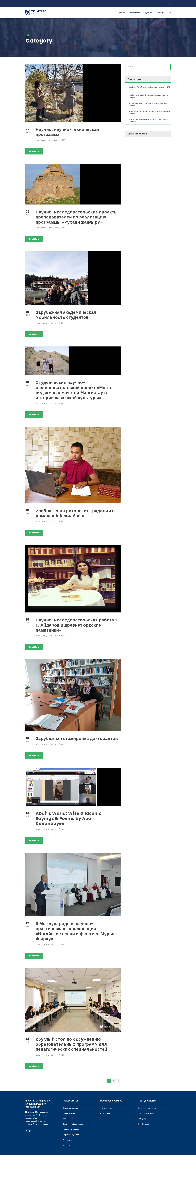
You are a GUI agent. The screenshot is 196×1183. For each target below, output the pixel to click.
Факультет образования (73, 1124)
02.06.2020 (40, 140)
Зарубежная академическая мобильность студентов (66, 314)
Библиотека (105, 1113)
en (169, 3)
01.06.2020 (40, 323)
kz (161, 3)
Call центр (142, 1118)
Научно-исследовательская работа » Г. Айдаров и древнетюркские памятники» (77, 625)
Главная (121, 12)
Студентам (148, 12)
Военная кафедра (70, 1140)
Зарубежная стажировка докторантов (77, 738)
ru (165, 3)
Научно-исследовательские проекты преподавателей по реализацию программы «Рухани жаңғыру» (77, 217)
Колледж (66, 1145)
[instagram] (30, 1131)
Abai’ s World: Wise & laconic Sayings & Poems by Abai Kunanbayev (69, 818)
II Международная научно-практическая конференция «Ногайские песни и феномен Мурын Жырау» (76, 931)
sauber (55, 140)
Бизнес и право (69, 1113)
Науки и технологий (71, 1129)
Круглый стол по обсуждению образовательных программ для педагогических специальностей (71, 1044)
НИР (63, 140)
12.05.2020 (40, 829)
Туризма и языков (70, 1108)
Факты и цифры (106, 1108)
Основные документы (147, 1108)
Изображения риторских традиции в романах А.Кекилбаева (75, 513)
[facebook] (26, 1131)
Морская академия (71, 1134)
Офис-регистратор (146, 1113)
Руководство (134, 12)
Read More (34, 151)
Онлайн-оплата (144, 1124)
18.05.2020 (40, 521)
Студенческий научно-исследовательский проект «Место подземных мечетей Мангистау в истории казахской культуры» (74, 389)
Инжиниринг (68, 1118)
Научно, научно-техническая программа (67, 131)
